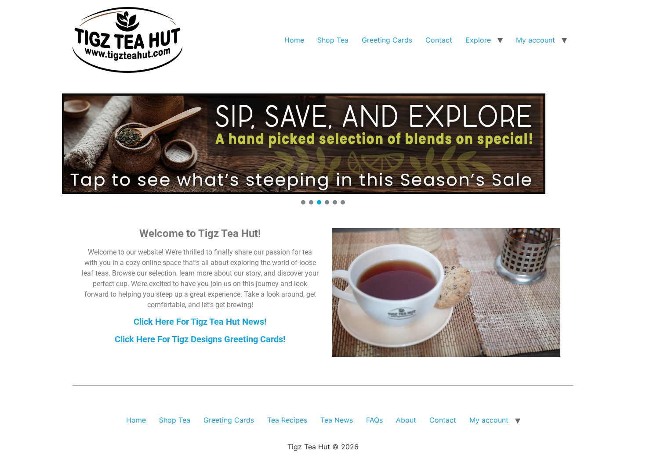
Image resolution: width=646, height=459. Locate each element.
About (406, 420)
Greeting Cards (387, 40)
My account (535, 40)
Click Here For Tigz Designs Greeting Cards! (200, 339)
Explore (478, 40)
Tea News (336, 420)
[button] (323, 143)
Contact (438, 40)
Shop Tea (332, 40)
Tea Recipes (287, 420)
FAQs (374, 420)
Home (294, 40)
